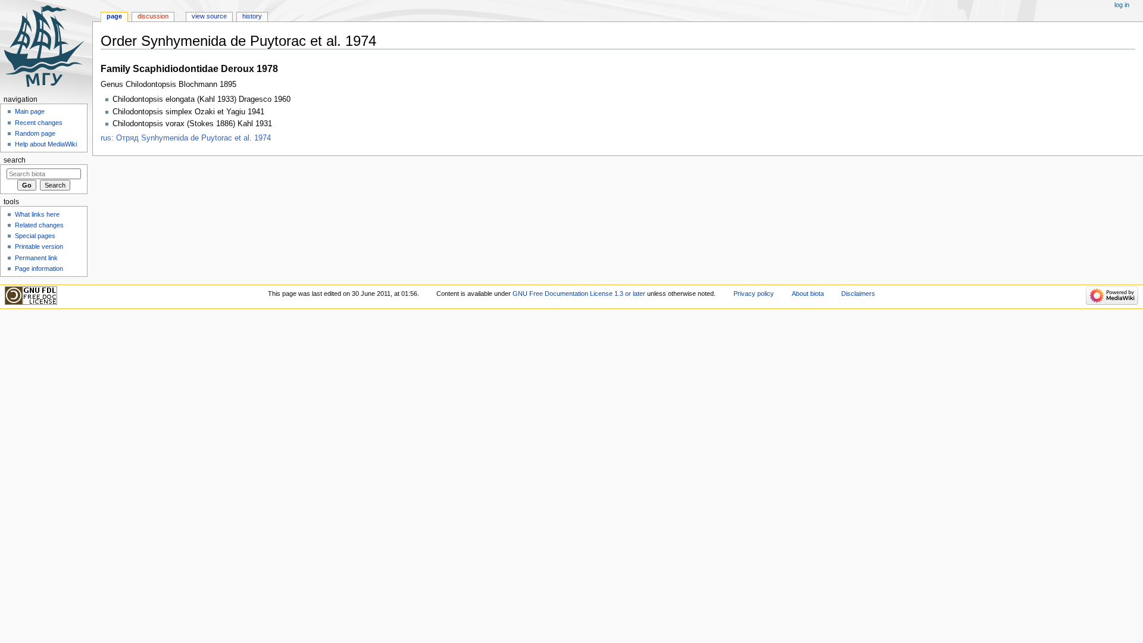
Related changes (39, 225)
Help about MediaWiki (46, 144)
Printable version (39, 246)
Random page (35, 133)
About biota (808, 293)
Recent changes (39, 122)
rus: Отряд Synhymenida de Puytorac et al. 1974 (186, 138)
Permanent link (36, 257)
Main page (30, 111)
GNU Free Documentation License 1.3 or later (579, 293)
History (252, 16)
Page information (39, 268)
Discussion (153, 16)
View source (209, 16)
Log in (1121, 4)
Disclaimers (858, 293)
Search (15, 160)
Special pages (35, 235)
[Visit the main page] (46, 46)
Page (114, 16)
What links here (37, 214)
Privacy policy (753, 293)
